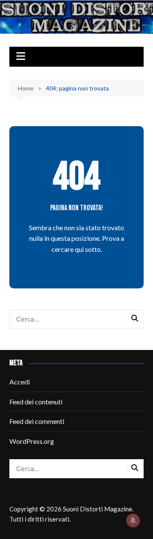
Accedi (19, 382)
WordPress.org (31, 441)
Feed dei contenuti (35, 402)
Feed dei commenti (36, 421)
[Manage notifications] (133, 520)
